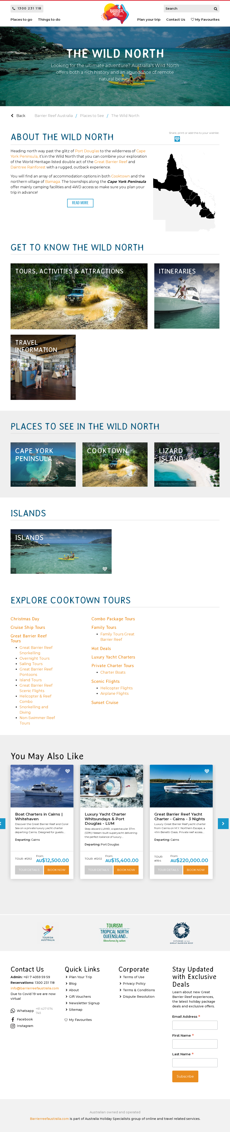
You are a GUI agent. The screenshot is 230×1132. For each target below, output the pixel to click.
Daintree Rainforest (28, 167)
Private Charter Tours (112, 665)
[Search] (215, 8)
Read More (80, 203)
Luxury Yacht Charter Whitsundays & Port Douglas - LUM (105, 819)
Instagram (25, 1026)
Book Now (56, 870)
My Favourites (206, 19)
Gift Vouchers (80, 997)
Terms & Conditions (139, 990)
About (74, 990)
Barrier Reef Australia (54, 116)
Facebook (25, 1019)
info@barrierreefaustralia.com (35, 988)
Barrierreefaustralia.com (49, 1119)
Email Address (186, 1017)
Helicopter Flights (116, 688)
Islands (29, 538)
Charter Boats (112, 672)
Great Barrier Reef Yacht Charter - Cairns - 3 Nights (179, 816)
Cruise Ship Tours (28, 627)
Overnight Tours (34, 658)
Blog (72, 984)
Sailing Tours (31, 664)
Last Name (183, 1054)
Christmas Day (25, 618)
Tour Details (29, 870)
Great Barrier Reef (110, 162)
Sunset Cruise (104, 702)
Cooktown (120, 176)
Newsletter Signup (84, 1003)
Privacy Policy (134, 984)
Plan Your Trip (80, 977)
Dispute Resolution (139, 997)
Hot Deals (101, 648)
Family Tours (103, 627)
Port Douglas (87, 151)
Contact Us (175, 19)
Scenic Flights (105, 681)
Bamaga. (53, 181)
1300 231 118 (30, 8)
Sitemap (75, 1010)
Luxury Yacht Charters (113, 657)
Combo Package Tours (113, 618)
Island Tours (31, 680)
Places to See (92, 116)
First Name (183, 1036)
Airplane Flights (114, 693)
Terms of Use (133, 977)
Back (20, 116)
